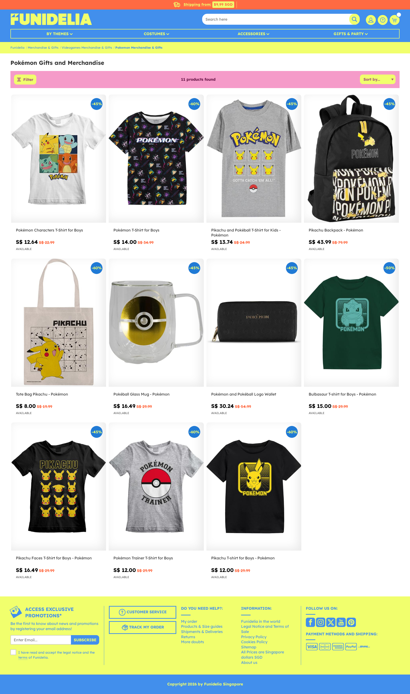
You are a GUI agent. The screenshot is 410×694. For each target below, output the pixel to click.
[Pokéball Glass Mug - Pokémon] (156, 323)
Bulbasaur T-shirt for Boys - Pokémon (342, 394)
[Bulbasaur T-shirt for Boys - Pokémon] (351, 323)
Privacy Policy (253, 636)
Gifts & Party (349, 34)
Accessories (251, 34)
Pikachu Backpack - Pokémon (336, 230)
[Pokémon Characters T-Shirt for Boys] (58, 158)
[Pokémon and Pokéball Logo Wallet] (253, 323)
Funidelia (17, 47)
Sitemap (248, 647)
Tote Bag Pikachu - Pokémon (42, 394)
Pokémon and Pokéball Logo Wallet (243, 394)
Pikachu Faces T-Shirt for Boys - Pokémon (54, 558)
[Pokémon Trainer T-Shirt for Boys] (156, 486)
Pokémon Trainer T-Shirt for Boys (143, 558)
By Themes (58, 34)
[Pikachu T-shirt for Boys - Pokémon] (253, 486)
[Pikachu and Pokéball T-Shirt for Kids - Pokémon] (253, 158)
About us (249, 662)
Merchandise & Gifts (43, 47)
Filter (28, 79)
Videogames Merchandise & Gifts (87, 47)
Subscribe (85, 639)
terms (23, 657)
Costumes (154, 34)
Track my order (146, 627)
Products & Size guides (202, 626)
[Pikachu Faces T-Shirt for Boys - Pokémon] (58, 486)
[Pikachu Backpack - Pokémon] (351, 158)
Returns (188, 636)
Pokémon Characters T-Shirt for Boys (49, 230)
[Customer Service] (383, 20)
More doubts (192, 641)
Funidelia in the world (260, 621)
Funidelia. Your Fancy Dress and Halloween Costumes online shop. (51, 19)
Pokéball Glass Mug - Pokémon (141, 394)
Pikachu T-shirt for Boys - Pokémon (243, 558)
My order (189, 621)
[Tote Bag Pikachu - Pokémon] (58, 323)
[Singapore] (310, 623)
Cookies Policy (254, 641)
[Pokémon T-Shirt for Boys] (156, 158)
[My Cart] (395, 20)
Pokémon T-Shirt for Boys (136, 230)
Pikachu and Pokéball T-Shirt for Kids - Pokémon (246, 232)
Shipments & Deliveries (202, 631)
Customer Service (146, 612)
